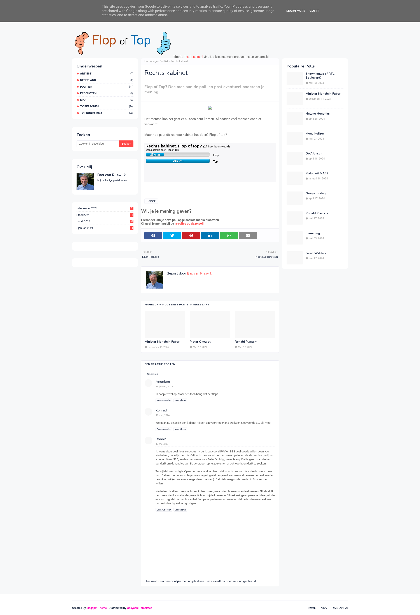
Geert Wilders (316, 253)
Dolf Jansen (314, 154)
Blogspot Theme (96, 608)
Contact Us (340, 607)
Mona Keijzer (315, 134)
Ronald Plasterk (246, 342)
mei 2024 (105, 214)
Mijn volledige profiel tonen (112, 180)
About (325, 607)
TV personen (106, 106)
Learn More (295, 10)
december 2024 (105, 208)
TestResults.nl (193, 56)
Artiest (106, 73)
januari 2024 (105, 228)
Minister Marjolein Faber (162, 342)
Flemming (313, 233)
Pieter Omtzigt (200, 342)
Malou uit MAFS (317, 173)
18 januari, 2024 (164, 386)
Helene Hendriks (318, 114)
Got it (314, 10)
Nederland (106, 80)
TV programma (106, 113)
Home (311, 607)
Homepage (151, 61)
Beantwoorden (164, 400)
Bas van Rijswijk (111, 175)
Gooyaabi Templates (139, 608)
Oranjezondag (316, 193)
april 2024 (105, 221)
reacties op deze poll (189, 223)
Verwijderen (180, 400)
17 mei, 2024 (163, 415)
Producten (106, 93)
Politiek (106, 86)
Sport (106, 99)
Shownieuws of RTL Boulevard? (320, 76)
